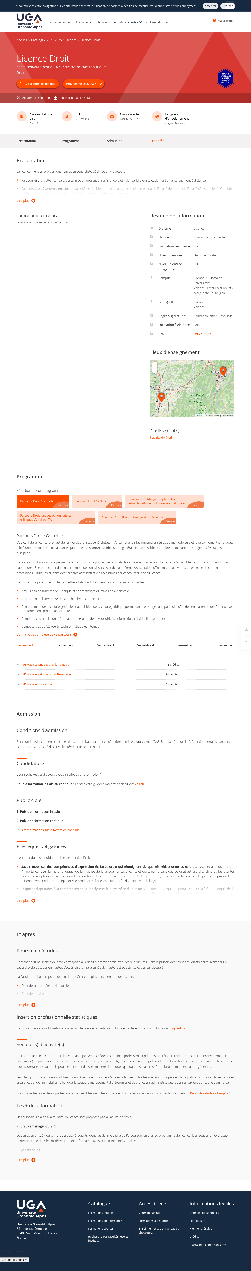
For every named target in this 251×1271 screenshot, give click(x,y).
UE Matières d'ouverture (37, 684)
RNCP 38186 (202, 334)
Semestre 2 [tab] (65, 645)
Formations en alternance (93, 22)
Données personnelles (204, 1213)
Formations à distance (153, 1221)
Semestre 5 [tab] (185, 645)
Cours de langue (149, 1213)
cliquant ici (177, 1028)
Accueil (22, 40)
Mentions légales (201, 1228)
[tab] (43, 501)
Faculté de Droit (161, 437)
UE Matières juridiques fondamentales (46, 664)
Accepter (210, 6)
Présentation (26, 141)
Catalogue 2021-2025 (46, 40)
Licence (71, 40)
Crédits (194, 1236)
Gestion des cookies (14, 1260)
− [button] (155, 370)
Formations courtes (125, 22)
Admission (114, 141)
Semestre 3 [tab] (105, 645)
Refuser (228, 6)
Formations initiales (61, 22)
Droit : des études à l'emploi (209, 1093)
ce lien (139, 784)
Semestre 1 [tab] (25, 645)
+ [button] (155, 365)
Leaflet (199, 415)
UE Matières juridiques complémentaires (47, 674)
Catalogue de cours (157, 22)
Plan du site (197, 1221)
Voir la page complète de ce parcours (44, 634)
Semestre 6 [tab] (226, 645)
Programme (71, 141)
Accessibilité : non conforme (208, 1244)
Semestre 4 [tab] (145, 645)
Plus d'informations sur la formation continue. (48, 830)
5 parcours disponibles (40, 84)
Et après (158, 141)
